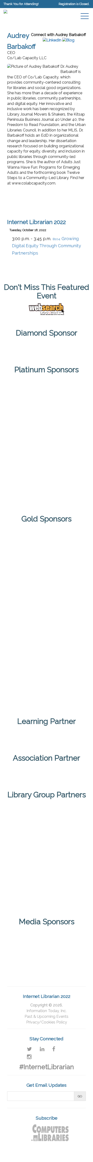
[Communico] (46, 346)
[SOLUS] (46, 491)
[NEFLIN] (28, 892)
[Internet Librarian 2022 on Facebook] (53, 1049)
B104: (46, 246)
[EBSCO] (46, 541)
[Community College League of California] (65, 817)
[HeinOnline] (46, 424)
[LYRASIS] (28, 854)
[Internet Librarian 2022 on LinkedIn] (42, 1049)
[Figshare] (46, 579)
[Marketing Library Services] (28, 958)
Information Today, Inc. (46, 1011)
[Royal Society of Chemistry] (46, 457)
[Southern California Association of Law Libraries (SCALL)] (65, 892)
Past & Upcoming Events (46, 1016)
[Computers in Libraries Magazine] (28, 936)
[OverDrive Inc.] (46, 654)
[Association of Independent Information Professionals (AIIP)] (46, 771)
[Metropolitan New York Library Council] (65, 854)
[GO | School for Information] (46, 616)
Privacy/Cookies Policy (46, 1022)
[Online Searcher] (65, 958)
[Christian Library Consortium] (28, 817)
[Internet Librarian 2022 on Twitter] (29, 1049)
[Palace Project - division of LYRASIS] (46, 691)
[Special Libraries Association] (46, 734)
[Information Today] (65, 936)
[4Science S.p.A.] (46, 390)
